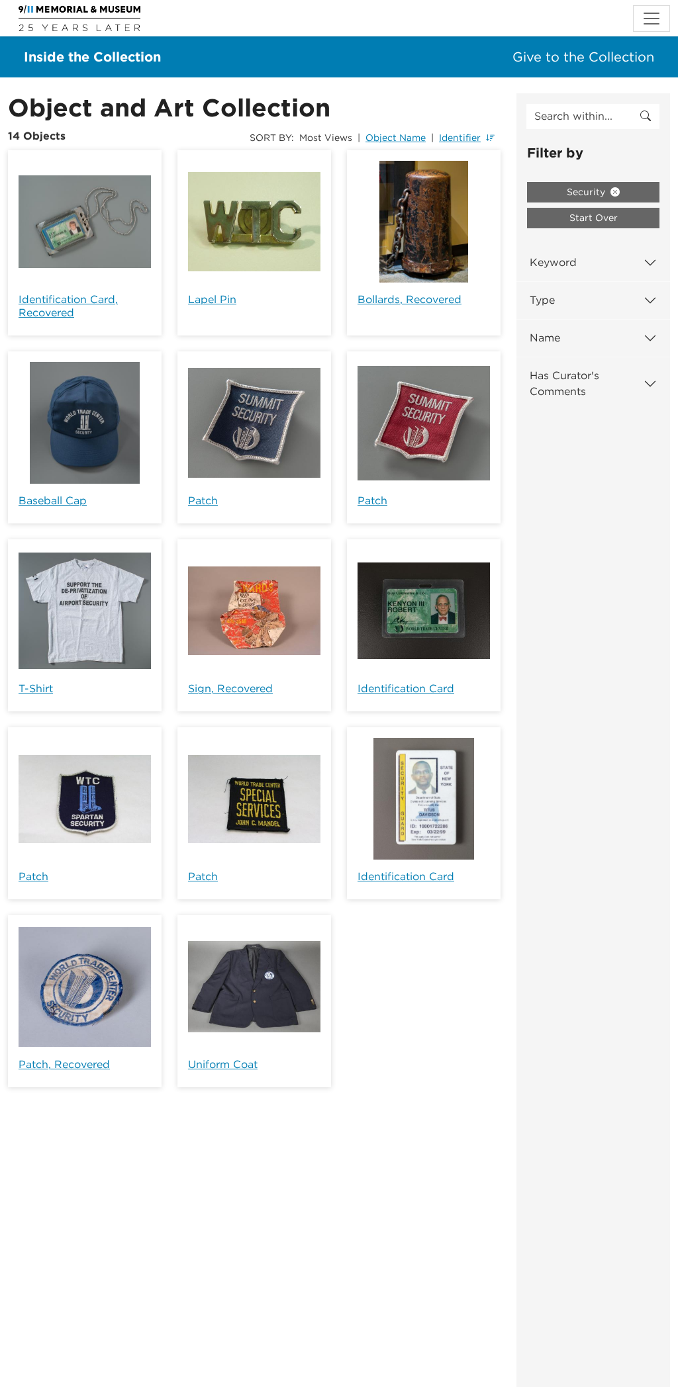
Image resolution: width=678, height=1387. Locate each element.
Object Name (395, 137)
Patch (203, 500)
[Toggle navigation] (651, 18)
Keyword (553, 262)
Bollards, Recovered (409, 299)
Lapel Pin (212, 299)
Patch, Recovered (64, 1064)
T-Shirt (36, 688)
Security (587, 192)
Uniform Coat (223, 1064)
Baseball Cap (53, 500)
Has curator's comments (564, 383)
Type (542, 300)
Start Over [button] (593, 217)
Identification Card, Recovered (68, 306)
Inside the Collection (92, 57)
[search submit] (645, 116)
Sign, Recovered (230, 688)
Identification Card (406, 688)
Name (545, 338)
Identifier (460, 137)
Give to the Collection (583, 57)
